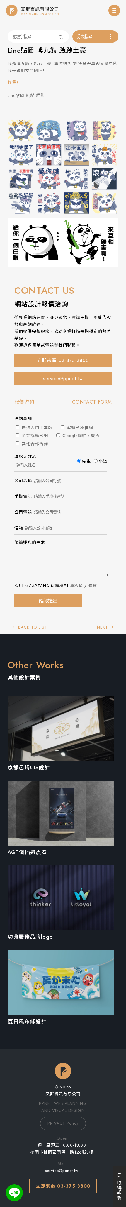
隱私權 (76, 586)
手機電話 (23, 496)
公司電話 (23, 512)
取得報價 (118, 1189)
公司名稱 (23, 481)
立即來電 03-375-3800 (63, 360)
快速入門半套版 (36, 428)
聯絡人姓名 (25, 457)
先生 (86, 461)
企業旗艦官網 (34, 436)
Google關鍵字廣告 (80, 436)
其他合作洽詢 (34, 444)
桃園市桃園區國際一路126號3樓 (61, 1152)
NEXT (103, 627)
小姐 (102, 461)
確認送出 (48, 600)
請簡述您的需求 (29, 542)
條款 (92, 586)
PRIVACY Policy (63, 1123)
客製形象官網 (79, 428)
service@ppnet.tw (63, 378)
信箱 (18, 528)
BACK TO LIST (32, 627)
